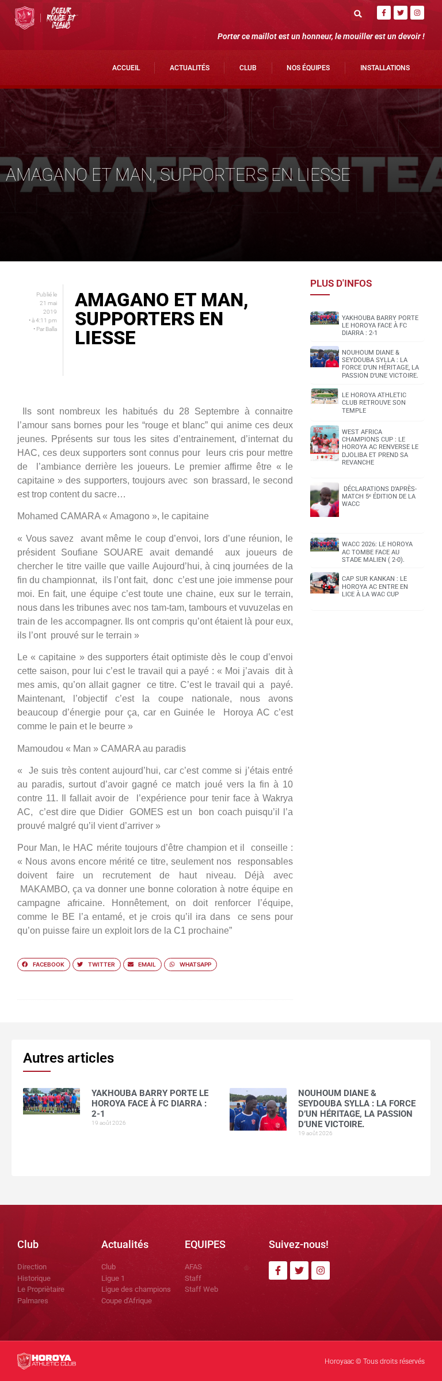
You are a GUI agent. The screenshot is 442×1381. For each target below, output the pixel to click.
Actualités (189, 68)
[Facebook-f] (384, 13)
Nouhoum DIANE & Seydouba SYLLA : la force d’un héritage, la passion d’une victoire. (380, 364)
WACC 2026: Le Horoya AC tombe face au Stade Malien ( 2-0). (377, 552)
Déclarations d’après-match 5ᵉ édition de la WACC (379, 496)
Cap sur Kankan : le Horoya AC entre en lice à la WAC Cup (375, 586)
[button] (358, 13)
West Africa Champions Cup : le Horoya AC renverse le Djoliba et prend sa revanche (380, 447)
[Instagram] (417, 13)
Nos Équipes (308, 68)
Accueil (126, 68)
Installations (385, 68)
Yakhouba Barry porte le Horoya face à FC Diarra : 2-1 (380, 325)
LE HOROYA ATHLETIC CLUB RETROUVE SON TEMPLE (374, 402)
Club (248, 68)
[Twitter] (400, 13)
